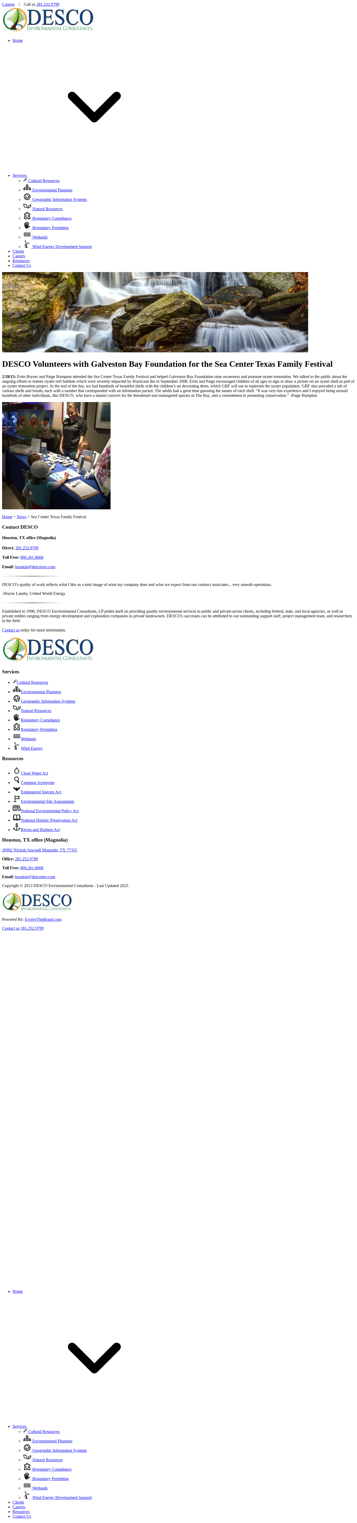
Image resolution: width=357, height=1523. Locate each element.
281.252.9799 (47, 4)
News (21, 517)
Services (20, 175)
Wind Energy (32, 748)
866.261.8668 (31, 557)
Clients (18, 251)
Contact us (11, 630)
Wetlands (39, 237)
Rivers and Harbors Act (40, 829)
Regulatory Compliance (51, 218)
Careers (8, 4)
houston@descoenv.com (35, 567)
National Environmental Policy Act (50, 811)
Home (18, 40)
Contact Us (22, 265)
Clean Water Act (34, 773)
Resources (21, 260)
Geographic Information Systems (59, 199)
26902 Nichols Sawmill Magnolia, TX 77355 (39, 850)
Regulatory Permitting (50, 227)
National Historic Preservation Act (49, 820)
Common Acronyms (37, 782)
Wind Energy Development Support (61, 246)
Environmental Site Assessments (47, 801)
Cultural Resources (43, 180)
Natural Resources (47, 209)
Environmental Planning (51, 190)
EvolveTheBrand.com (43, 919)
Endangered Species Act (41, 792)
